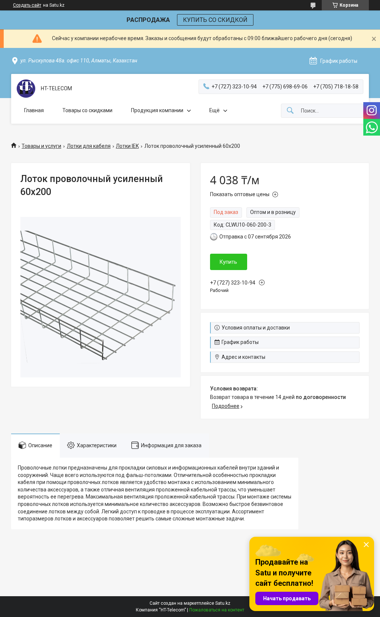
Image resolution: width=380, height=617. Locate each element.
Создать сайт (27, 5)
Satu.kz (222, 603)
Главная (34, 110)
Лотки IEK (127, 146)
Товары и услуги (41, 146)
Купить (228, 262)
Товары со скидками (87, 110)
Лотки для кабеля (89, 146)
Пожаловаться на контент (216, 610)
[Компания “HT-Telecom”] (26, 88)
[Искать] (290, 111)
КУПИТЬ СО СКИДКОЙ (215, 19)
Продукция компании (157, 110)
